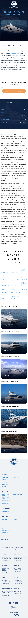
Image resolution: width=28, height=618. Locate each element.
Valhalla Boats (5, 484)
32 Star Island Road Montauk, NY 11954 (6, 558)
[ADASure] (13, 607)
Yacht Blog (4, 519)
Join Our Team (5, 532)
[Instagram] (13, 603)
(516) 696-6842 (5, 595)
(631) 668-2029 (5, 560)
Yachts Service (5, 511)
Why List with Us (6, 528)
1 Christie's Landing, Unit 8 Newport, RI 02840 (20, 558)
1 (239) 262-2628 (5, 583)
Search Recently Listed (6, 498)
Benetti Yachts (15, 53)
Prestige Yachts (5, 482)
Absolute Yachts (6, 481)
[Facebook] (9, 603)
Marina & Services (6, 508)
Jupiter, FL (16, 565)
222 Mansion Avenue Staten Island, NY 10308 (7, 546)
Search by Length (17, 494)
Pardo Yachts (5, 486)
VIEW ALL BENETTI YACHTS (14, 91)
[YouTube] (17, 603)
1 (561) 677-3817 (17, 571)
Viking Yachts (5, 477)
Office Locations (6, 530)
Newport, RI (16, 554)
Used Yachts (5, 491)
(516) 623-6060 (17, 549)
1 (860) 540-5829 (18, 583)
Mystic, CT (16, 577)
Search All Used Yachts (5, 495)
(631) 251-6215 (5, 572)
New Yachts (4, 474)
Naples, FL (4, 577)
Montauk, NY (5, 554)
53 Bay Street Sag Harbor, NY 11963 (6, 569)
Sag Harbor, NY (5, 565)
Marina (14, 511)
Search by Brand (6, 500)
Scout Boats (16, 477)
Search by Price (5, 503)
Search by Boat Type (7, 502)
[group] (14, 30)
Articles (15, 519)
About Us (4, 524)
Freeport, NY (17, 543)
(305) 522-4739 (17, 593)
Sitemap (15, 527)
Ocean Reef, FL (17, 588)
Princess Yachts (5, 479)
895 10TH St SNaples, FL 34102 (6, 581)
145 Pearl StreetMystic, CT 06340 (18, 581)
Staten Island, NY (6, 543)
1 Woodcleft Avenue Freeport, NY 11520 (18, 546)
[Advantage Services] (14, 615)
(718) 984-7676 (5, 549)
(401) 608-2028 (17, 560)
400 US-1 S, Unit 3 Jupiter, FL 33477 (18, 569)
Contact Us (4, 534)
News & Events (5, 516)
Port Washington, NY (7, 588)
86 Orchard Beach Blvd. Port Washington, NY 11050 (7, 593)
